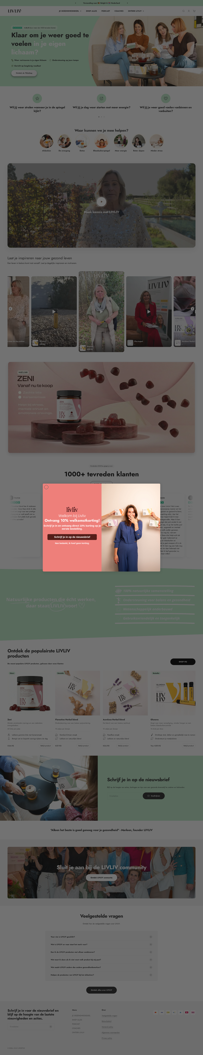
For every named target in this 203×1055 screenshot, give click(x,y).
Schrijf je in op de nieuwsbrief (72, 537)
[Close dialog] (46, 487)
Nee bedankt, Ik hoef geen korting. (72, 543)
